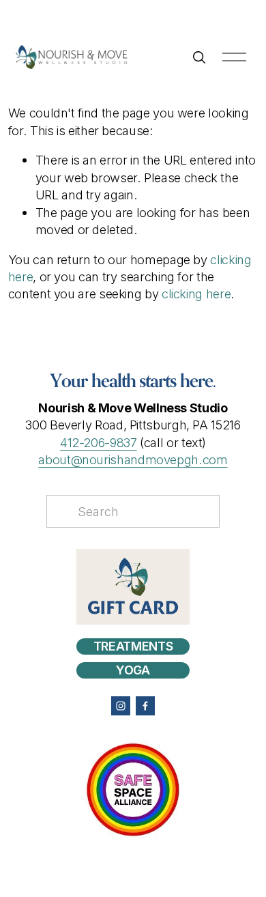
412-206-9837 (98, 442)
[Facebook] (145, 705)
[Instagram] (120, 705)
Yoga (133, 670)
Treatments (133, 646)
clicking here (196, 293)
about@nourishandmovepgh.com (132, 459)
